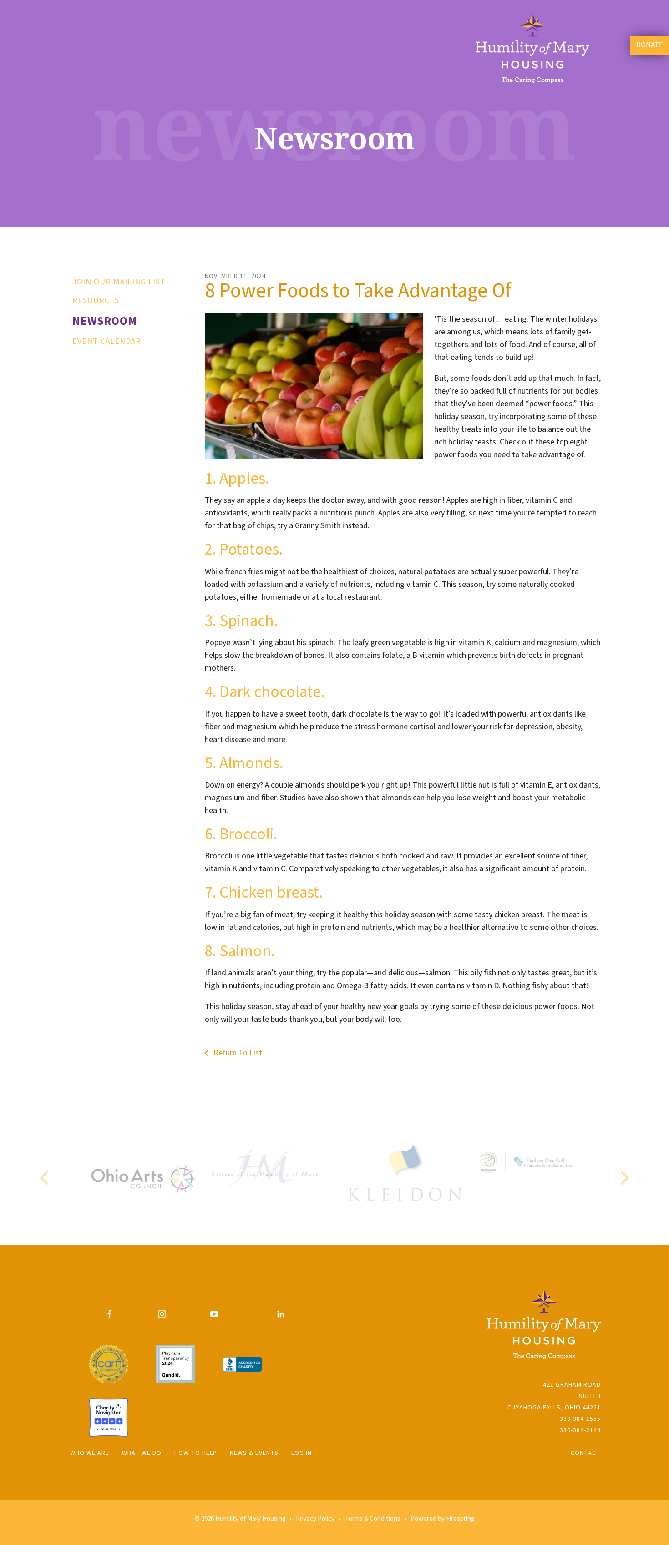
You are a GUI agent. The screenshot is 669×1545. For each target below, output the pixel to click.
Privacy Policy (315, 1519)
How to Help (195, 1453)
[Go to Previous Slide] (45, 1178)
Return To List (237, 1053)
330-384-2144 (580, 1430)
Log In (301, 1453)
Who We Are (89, 1453)
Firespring (460, 1519)
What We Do (142, 1453)
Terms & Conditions (372, 1519)
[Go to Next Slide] (624, 1178)
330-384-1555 (580, 1419)
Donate (649, 45)
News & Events (254, 1453)
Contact (586, 1453)
